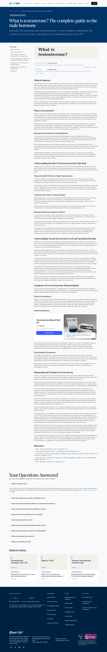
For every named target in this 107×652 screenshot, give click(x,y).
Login (87, 3)
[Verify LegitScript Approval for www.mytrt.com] (81, 636)
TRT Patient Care (87, 597)
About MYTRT (51, 597)
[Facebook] (15, 647)
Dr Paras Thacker (52, 63)
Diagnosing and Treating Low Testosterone (18, 67)
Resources (16, 11)
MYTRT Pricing (51, 614)
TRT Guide (50, 618)
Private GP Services (52, 623)
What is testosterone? (19, 484)
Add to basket (49, 333)
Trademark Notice (70, 625)
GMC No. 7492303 (40, 73)
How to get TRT (51, 610)
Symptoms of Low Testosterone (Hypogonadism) (19, 63)
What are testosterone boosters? (23, 536)
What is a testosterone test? (21, 542)
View (66, 449)
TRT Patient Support (72, 3)
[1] (63, 98)
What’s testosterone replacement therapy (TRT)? (28, 525)
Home (10, 11)
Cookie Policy (68, 616)
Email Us (31, 598)
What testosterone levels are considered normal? (28, 509)
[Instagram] (11, 647)
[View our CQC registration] (91, 636)
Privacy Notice (69, 607)
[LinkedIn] (19, 647)
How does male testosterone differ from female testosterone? (33, 503)
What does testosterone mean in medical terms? (28, 498)
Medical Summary (15, 49)
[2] (74, 141)
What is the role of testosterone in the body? (27, 514)
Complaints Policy (69, 612)
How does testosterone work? (22, 520)
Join (95, 3)
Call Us (15, 598)
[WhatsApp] (23, 647)
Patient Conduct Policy (71, 620)
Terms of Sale (68, 603)
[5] (86, 440)
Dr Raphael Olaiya (52, 69)
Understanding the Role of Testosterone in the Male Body (18, 55)
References (13, 71)
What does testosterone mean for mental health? (28, 531)
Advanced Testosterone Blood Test (74, 335)
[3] (47, 202)
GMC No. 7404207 (79, 65)
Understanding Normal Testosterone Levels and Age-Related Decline (20, 59)
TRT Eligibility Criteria (53, 606)
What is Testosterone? (16, 52)
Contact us (80, 3)
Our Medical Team (52, 601)
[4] (56, 105)
